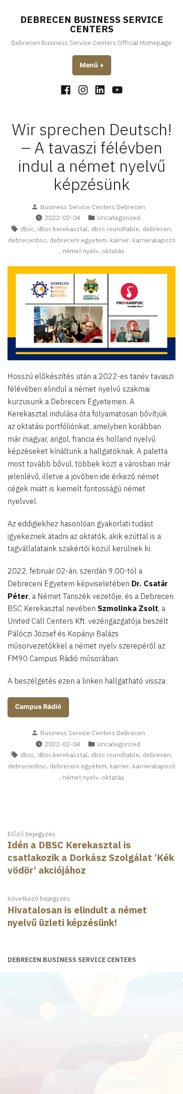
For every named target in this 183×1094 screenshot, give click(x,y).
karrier (119, 240)
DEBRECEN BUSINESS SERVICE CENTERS (91, 24)
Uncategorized (118, 217)
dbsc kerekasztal (63, 229)
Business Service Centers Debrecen (92, 207)
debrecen (157, 229)
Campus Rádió (38, 706)
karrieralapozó (153, 240)
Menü (95, 65)
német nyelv (80, 251)
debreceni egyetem (78, 240)
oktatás (113, 251)
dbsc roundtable (115, 229)
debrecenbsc (27, 240)
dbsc (27, 229)
